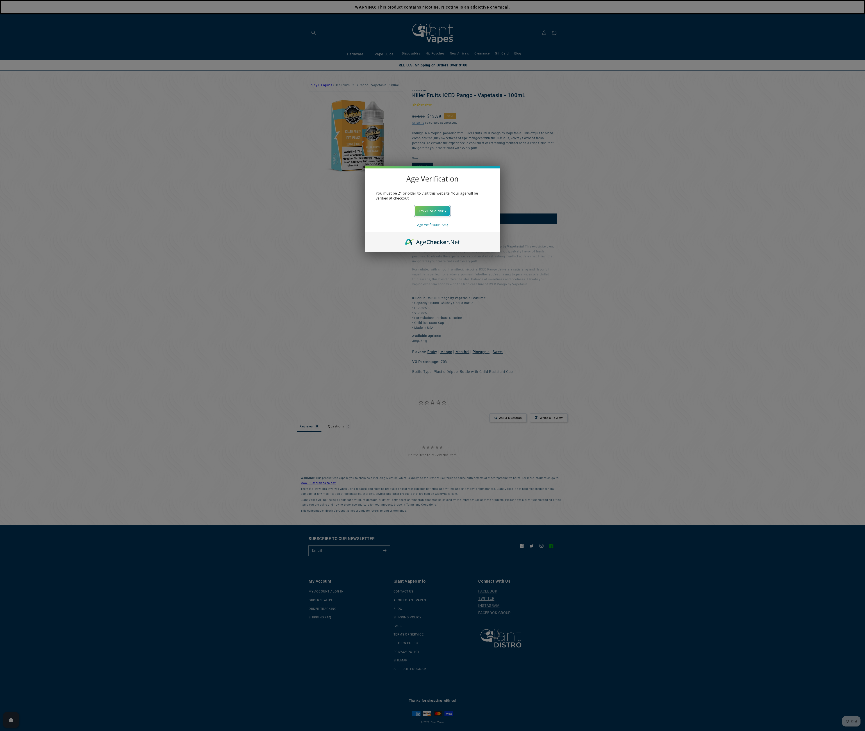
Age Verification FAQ (432, 224)
